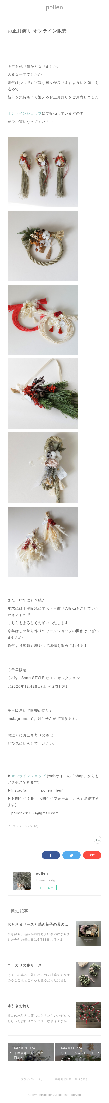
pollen (54, 7)
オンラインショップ (25, 113)
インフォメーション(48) (23, 826)
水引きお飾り (19, 1005)
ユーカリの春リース (25, 964)
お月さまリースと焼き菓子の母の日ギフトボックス (51, 924)
